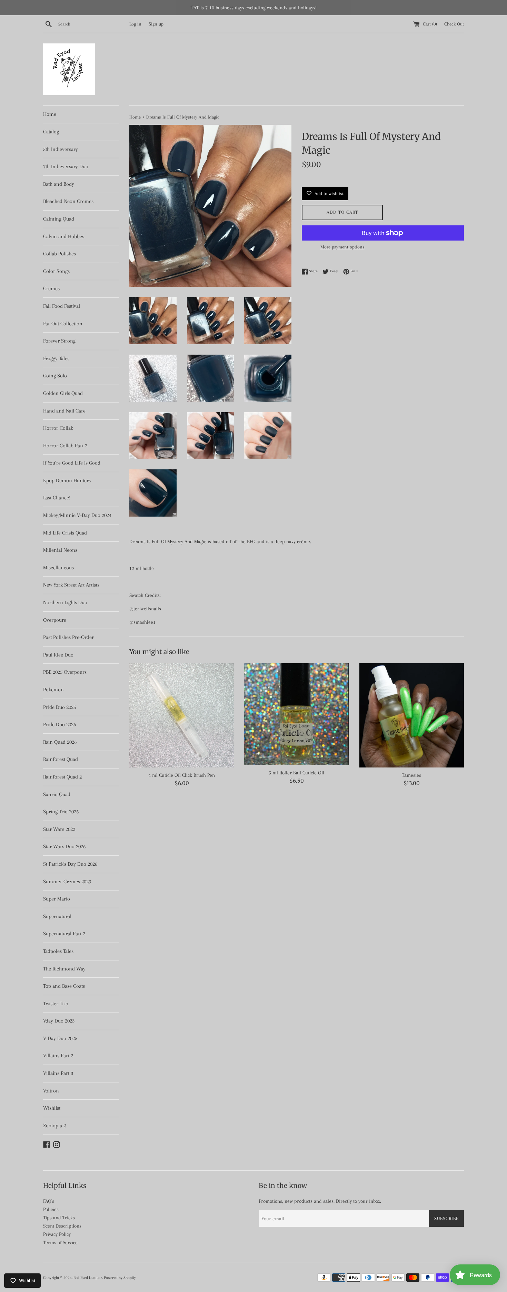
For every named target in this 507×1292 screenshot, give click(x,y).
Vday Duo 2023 (58, 1021)
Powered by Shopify (120, 1277)
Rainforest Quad (60, 759)
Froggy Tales (56, 358)
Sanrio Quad (56, 794)
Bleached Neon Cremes (68, 201)
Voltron (51, 1091)
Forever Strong (59, 341)
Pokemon (53, 689)
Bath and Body (58, 184)
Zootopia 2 (54, 1125)
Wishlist (51, 1108)
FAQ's (48, 1201)
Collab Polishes (59, 254)
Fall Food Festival (61, 306)
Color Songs (56, 271)
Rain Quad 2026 (60, 742)
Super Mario (56, 899)
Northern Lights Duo (65, 602)
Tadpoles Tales (58, 951)
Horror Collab (58, 428)
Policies (51, 1209)
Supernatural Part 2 (64, 933)
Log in (135, 24)
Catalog (51, 132)
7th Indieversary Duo (65, 166)
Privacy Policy (57, 1234)
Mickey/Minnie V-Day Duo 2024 (77, 515)
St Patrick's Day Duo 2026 (70, 864)
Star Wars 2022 (59, 829)
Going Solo (55, 376)
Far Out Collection (62, 324)
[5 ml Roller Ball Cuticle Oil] (296, 714)
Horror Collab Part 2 (65, 445)
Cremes (51, 288)
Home (49, 114)
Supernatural (57, 916)
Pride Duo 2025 (59, 707)
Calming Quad (58, 219)
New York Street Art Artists (71, 585)
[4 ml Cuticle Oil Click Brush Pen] (181, 715)
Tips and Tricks (59, 1217)
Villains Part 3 (58, 1073)
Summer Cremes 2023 (67, 881)
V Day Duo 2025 (60, 1038)
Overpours (54, 620)
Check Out (454, 24)
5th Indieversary (60, 149)
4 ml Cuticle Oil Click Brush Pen (181, 775)
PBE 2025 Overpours (65, 672)
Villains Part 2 (58, 1055)
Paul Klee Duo (58, 655)
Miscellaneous (58, 567)
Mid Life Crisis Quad (65, 533)
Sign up (156, 24)
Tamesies (411, 775)
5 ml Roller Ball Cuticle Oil (296, 772)
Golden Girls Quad (63, 393)
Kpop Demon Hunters (67, 480)
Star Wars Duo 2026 (64, 846)
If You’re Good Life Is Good (71, 463)
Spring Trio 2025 (61, 811)
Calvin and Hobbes (63, 236)
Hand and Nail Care (64, 411)
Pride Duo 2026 (59, 724)
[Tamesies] (411, 715)
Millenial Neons (60, 550)
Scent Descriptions (62, 1226)
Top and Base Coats (64, 986)
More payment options (342, 247)
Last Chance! (56, 498)
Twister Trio (55, 1003)
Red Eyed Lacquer (87, 1277)
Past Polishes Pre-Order (68, 637)
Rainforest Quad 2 (62, 777)
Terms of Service (60, 1242)
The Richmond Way (64, 969)
